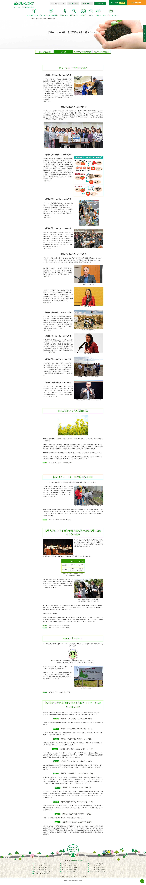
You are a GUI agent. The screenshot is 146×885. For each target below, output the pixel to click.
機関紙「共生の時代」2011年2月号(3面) (73, 787)
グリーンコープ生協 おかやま (69, 864)
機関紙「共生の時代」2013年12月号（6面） (73, 729)
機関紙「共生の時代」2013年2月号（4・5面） (73, 749)
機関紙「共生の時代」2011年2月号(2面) (56, 627)
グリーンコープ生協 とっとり (42, 871)
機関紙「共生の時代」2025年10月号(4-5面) (57, 462)
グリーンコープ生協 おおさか (42, 867)
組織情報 (62, 876)
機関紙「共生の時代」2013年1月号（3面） (57, 519)
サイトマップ (82, 876)
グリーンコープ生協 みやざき (97, 869)
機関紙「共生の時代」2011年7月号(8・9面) (73, 773)
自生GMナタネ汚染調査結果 (82, 52)
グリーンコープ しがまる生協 (42, 865)
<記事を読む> (47, 101)
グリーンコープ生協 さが (68, 871)
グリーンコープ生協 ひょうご (42, 869)
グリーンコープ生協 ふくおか (69, 869)
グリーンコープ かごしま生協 (97, 871)
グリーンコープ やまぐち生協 (69, 867)
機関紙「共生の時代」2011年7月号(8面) (56, 625)
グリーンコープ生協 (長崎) (96, 864)
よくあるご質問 (73, 3)
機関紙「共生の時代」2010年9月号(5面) (73, 814)
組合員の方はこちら (137, 2)
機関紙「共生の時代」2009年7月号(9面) (73, 822)
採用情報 (100, 3)
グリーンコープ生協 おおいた (97, 867)
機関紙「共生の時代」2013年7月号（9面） (73, 739)
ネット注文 (117, 2)
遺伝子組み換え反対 (45, 52)
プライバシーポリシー (72, 876)
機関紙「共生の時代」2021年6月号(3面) (56, 692)
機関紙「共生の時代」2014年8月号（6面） (73, 718)
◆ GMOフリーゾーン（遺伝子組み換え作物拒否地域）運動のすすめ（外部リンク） (73, 660)
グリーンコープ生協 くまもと (97, 865)
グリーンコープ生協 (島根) (41, 873)
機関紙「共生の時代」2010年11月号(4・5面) (73, 802)
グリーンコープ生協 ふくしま (42, 864)
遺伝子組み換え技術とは (101, 52)
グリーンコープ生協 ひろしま (69, 865)
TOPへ (142, 881)
